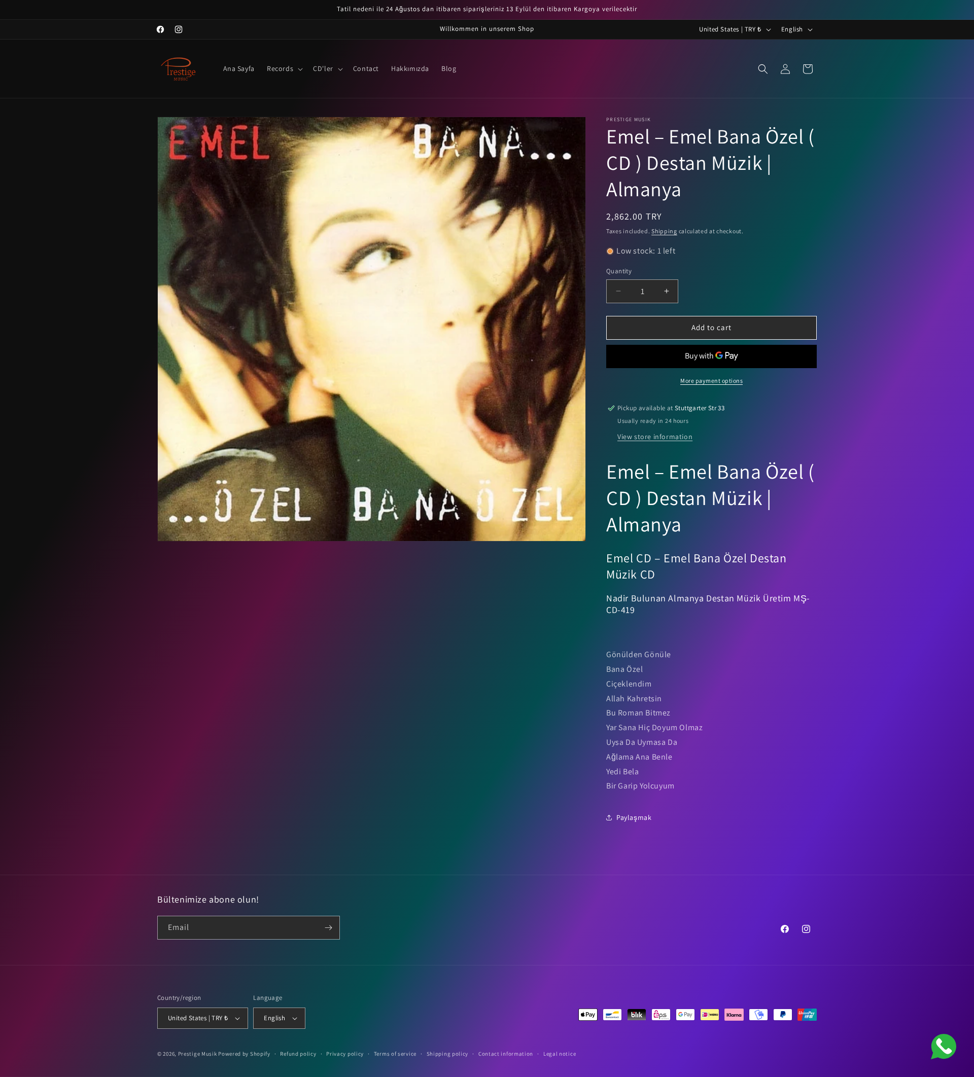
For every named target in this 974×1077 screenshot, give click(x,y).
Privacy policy (345, 1053)
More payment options (711, 380)
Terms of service (395, 1053)
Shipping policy (448, 1053)
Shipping (664, 231)
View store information (654, 436)
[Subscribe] (328, 928)
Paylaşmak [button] (633, 817)
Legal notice (559, 1053)
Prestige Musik (197, 1053)
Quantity (619, 271)
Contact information (505, 1053)
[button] (284, 68)
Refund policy (298, 1053)
